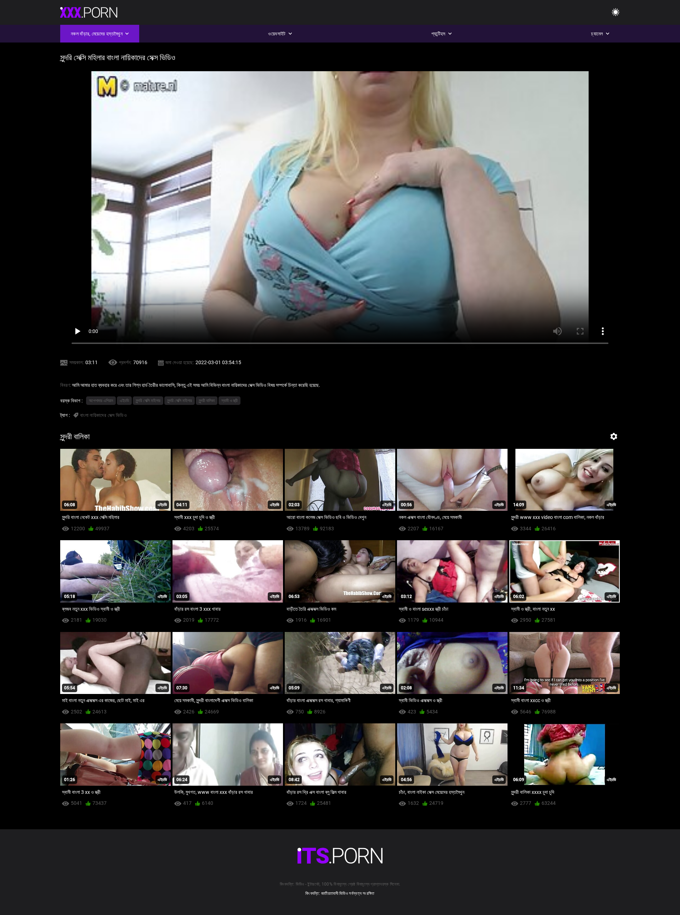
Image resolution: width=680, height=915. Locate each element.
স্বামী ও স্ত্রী (229, 400)
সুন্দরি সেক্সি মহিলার (148, 400)
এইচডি (124, 400)
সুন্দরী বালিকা (207, 400)
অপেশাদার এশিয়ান (101, 400)
